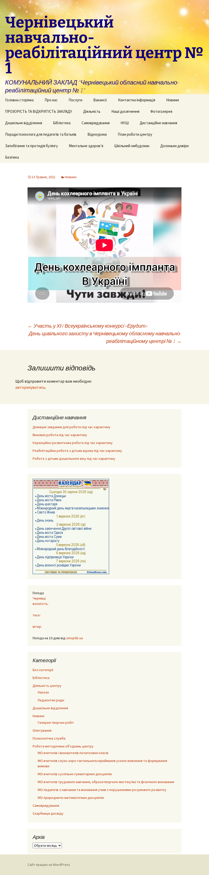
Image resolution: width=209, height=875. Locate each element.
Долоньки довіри (174, 145)
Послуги (75, 100)
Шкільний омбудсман (131, 145)
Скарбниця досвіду (48, 813)
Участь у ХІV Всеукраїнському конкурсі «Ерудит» (88, 326)
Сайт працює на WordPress (49, 864)
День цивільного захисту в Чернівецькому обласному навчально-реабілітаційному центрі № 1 (105, 337)
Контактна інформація (136, 100)
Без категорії (43, 670)
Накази (43, 692)
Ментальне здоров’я (86, 145)
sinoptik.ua (74, 638)
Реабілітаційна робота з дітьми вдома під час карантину (77, 450)
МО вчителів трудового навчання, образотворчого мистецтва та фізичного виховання (106, 782)
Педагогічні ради (51, 700)
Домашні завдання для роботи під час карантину (71, 427)
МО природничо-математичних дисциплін (71, 797)
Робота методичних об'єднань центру (63, 746)
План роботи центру (135, 134)
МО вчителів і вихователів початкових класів (73, 753)
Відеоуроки (97, 134)
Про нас (51, 100)
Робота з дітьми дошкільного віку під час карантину (74, 458)
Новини (172, 100)
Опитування (42, 730)
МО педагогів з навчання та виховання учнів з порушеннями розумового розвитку (102, 789)
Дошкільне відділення (23, 122)
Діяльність (91, 111)
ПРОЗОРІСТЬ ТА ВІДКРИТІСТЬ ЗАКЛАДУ (38, 111)
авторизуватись (30, 387)
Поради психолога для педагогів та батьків (40, 134)
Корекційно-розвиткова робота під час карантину (73, 442)
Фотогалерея (161, 111)
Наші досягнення (125, 111)
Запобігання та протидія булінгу (31, 145)
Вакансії (100, 100)
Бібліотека (62, 122)
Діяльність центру (47, 685)
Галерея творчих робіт (56, 722)
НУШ (125, 122)
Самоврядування (96, 122)
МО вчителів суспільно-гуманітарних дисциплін (75, 774)
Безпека (12, 157)
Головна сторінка (19, 100)
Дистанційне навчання (158, 122)
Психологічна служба (49, 738)
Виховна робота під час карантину (60, 435)
